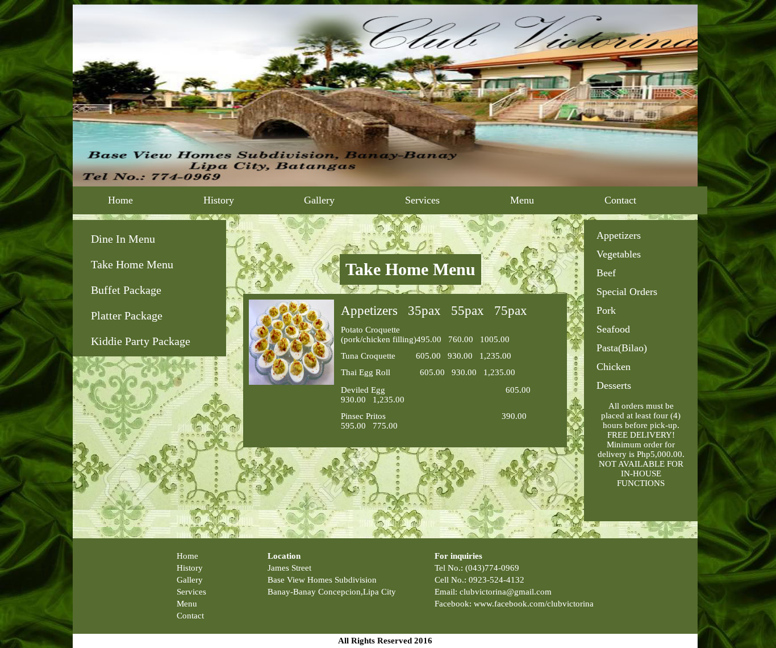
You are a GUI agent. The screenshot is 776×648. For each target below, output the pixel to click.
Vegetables (618, 254)
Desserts (613, 385)
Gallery (319, 200)
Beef (606, 273)
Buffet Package (126, 290)
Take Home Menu (132, 264)
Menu (522, 200)
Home (120, 200)
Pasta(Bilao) (621, 348)
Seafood (613, 329)
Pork (606, 310)
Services (422, 200)
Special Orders (626, 291)
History (218, 200)
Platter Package (126, 315)
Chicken (613, 366)
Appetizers (618, 235)
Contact (620, 200)
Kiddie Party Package (140, 341)
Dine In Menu (123, 238)
